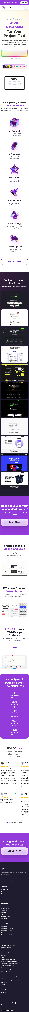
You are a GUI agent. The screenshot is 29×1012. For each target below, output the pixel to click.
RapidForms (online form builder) (9, 978)
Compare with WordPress (7, 930)
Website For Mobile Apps (7, 934)
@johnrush (9, 881)
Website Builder (5, 889)
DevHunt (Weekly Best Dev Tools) (9, 959)
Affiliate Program (5, 916)
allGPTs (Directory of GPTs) (8, 974)
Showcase (3, 891)
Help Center (4, 918)
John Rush (3, 955)
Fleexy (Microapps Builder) (7, 967)
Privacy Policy (3, 1007)
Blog (2, 906)
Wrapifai (3, 984)
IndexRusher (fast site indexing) (9, 976)
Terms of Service (10, 1007)
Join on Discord (5, 908)
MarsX (13, 878)
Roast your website (6, 947)
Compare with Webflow (7, 928)
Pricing (3, 896)
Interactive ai (4, 943)
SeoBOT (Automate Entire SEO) (9, 961)
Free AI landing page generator (9, 945)
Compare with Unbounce (7, 932)
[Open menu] (26, 7)
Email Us (3, 914)
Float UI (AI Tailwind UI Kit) (7, 965)
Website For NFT (5, 939)
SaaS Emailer (4, 982)
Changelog (4, 893)
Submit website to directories (8, 971)
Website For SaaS (5, 937)
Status (2, 898)
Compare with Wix (5, 926)
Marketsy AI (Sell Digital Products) (9, 963)
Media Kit (3, 912)
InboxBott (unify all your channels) (10, 980)
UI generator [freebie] (6, 969)
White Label (4, 910)
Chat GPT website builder (7, 941)
